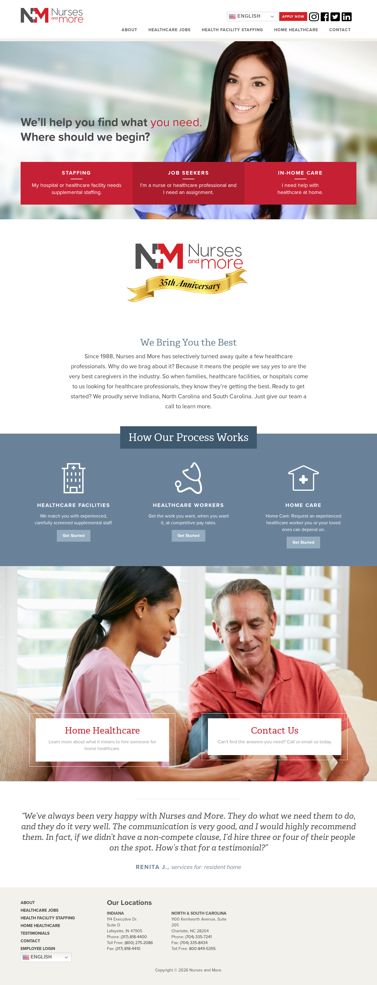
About (129, 29)
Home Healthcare (296, 29)
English (248, 16)
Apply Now (293, 16)
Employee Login (38, 948)
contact (30, 940)
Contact (340, 29)
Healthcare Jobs (169, 29)
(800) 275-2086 (139, 942)
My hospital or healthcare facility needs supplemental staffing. (76, 182)
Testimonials (35, 933)
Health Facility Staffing (232, 29)
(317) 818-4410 (127, 948)
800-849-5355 (202, 948)
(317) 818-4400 (134, 936)
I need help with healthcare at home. (300, 182)
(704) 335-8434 (194, 942)
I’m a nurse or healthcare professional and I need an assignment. (188, 182)
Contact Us (275, 734)
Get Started (74, 535)
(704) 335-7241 (198, 936)
